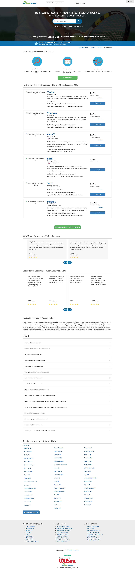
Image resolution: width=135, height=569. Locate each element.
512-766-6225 (73, 550)
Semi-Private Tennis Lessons (65, 528)
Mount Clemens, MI (59, 491)
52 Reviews (100, 119)
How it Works (50, 2)
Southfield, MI (88, 461)
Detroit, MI (26, 445)
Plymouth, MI (57, 501)
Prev (65, 262)
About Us (28, 530)
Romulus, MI (87, 454)
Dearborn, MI (27, 485)
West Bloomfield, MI (89, 488)
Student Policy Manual (32, 541)
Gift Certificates (30, 526)
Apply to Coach (59, 2)
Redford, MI (57, 508)
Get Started (67, 78)
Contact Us (29, 536)
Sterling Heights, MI (89, 468)
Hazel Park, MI (58, 458)
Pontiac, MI (57, 505)
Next (70, 262)
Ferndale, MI (27, 501)
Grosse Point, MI (58, 448)
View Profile (98, 103)
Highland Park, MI (59, 461)
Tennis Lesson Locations (63, 540)
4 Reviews (100, 189)
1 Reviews (100, 98)
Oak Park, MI (57, 498)
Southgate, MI (88, 464)
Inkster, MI (57, 468)
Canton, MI (27, 475)
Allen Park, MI (27, 448)
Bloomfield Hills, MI (29, 465)
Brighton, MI (27, 468)
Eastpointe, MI (28, 491)
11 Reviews (100, 207)
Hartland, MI (57, 454)
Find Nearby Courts (30, 512)
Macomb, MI (57, 484)
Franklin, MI (27, 505)
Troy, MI (86, 474)
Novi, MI (56, 494)
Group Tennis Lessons (93, 532)
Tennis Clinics (91, 528)
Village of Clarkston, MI (90, 478)
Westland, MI (88, 491)
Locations (92, 47)
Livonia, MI (57, 478)
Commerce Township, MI (30, 481)
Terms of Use (29, 538)
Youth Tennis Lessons (62, 534)
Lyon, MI (56, 481)
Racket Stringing (91, 536)
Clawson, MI (27, 478)
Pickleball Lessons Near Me (95, 534)
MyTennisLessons (83, 47)
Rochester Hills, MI (89, 451)
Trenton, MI (87, 471)
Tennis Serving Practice (93, 530)
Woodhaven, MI (88, 498)
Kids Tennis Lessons (62, 532)
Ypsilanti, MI (87, 505)
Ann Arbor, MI (28, 451)
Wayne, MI (87, 484)
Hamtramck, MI (58, 451)
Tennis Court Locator (93, 526)
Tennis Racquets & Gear (94, 540)
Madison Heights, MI (59, 488)
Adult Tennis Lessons (62, 536)
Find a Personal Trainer (93, 538)
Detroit (99, 47)
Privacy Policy (30, 540)
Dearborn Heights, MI (30, 488)
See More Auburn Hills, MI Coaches (67, 227)
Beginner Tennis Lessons (63, 530)
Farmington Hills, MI (29, 498)
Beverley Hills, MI (28, 458)
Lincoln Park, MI (58, 474)
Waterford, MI (88, 481)
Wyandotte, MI (88, 501)
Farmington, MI (28, 495)
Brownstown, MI (28, 471)
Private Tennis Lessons (63, 526)
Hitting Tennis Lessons (63, 538)
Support (28, 532)
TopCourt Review (61, 541)
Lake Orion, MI (58, 471)
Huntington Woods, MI (60, 464)
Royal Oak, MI (88, 458)
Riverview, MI (88, 448)
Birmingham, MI (28, 461)
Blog (27, 534)
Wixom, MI (87, 494)
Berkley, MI (27, 455)
